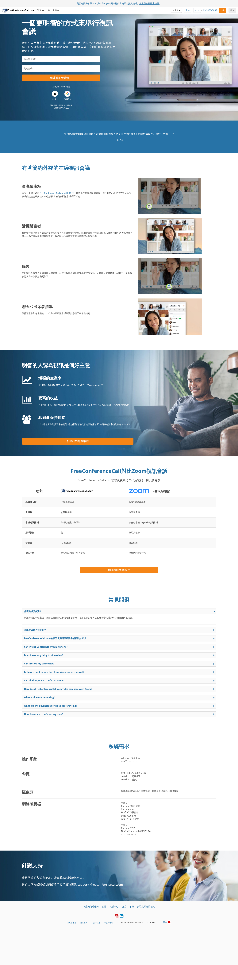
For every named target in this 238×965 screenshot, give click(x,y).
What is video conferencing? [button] (39, 697)
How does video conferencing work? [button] (43, 714)
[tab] (119, 611)
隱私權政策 (71, 922)
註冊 (223, 10)
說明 (124, 906)
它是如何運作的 (91, 906)
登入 (232, 10)
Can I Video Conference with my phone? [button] (45, 646)
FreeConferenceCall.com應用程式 (57, 193)
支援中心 (114, 906)
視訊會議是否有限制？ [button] (35, 629)
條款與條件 (68, 105)
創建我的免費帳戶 (61, 78)
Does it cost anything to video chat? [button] (43, 655)
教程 (65, 878)
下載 (131, 906)
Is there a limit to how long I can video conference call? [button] (54, 672)
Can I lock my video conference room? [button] (44, 680)
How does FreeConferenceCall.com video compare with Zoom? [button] (58, 688)
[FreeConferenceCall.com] (18, 10)
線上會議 (52, 10)
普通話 (176, 10)
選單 (39, 10)
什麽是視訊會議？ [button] (33, 611)
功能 (104, 906)
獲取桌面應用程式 (146, 906)
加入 (197, 10)
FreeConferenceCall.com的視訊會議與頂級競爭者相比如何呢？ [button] (56, 638)
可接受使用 (95, 922)
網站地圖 (83, 922)
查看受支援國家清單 (149, 3)
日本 (165, 922)
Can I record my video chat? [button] (39, 663)
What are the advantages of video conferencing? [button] (50, 705)
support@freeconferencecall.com (100, 884)
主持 (188, 10)
